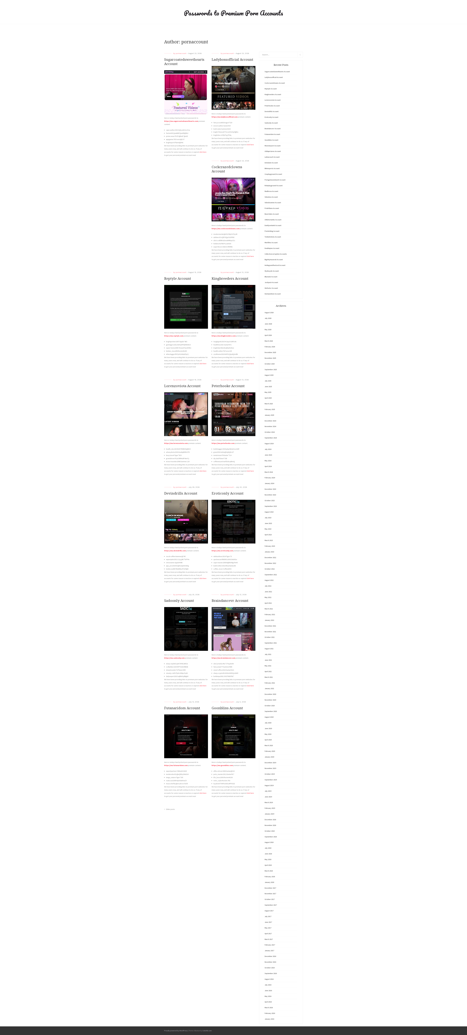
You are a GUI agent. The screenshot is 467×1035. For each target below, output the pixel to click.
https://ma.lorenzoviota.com (176, 443)
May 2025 (268, 392)
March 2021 (269, 677)
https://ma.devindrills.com (175, 551)
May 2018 (268, 859)
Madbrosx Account (271, 191)
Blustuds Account (271, 277)
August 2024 (269, 443)
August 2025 (269, 375)
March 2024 (269, 472)
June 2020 (268, 728)
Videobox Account (271, 197)
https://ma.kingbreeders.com (224, 336)
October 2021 (270, 637)
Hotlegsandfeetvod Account (275, 265)
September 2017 (271, 905)
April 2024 (268, 466)
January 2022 (269, 620)
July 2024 (268, 449)
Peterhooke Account (228, 386)
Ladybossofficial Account (232, 60)
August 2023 (269, 512)
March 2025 (269, 404)
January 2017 (269, 950)
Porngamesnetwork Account (275, 180)
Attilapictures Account (273, 151)
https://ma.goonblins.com (222, 765)
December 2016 (270, 956)
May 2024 (268, 461)
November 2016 (270, 962)
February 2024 (270, 478)
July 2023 (268, 518)
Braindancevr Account (230, 601)
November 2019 (270, 768)
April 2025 (268, 398)
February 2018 (270, 876)
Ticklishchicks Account (273, 237)
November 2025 (270, 358)
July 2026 (268, 318)
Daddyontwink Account (273, 225)
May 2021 (268, 666)
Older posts (170, 809)
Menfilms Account (271, 242)
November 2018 (270, 825)
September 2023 (271, 506)
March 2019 (269, 802)
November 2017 (270, 893)
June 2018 (268, 854)
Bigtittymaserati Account (274, 259)
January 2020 (269, 757)
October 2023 (270, 500)
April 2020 (268, 740)
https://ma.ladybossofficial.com (225, 117)
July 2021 (268, 654)
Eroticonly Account (227, 493)
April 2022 (268, 603)
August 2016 (269, 979)
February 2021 (270, 683)
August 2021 (269, 649)
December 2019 (270, 762)
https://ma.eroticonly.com (222, 551)
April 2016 (268, 1002)
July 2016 (268, 985)
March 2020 (269, 745)
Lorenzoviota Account (182, 386)
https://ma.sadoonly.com (174, 658)
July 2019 (268, 791)
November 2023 (270, 495)
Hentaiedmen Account (273, 294)
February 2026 (270, 347)
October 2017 (270, 899)
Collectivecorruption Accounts (276, 254)
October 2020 (270, 705)
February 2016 (270, 1013)
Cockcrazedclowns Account (275, 83)
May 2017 (268, 928)
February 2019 (270, 808)
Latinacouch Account (272, 157)
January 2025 (269, 415)
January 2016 (269, 1019)
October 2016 (270, 968)
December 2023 (270, 489)
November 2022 (270, 563)
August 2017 (269, 911)
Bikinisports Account (272, 168)
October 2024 (270, 432)
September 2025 (271, 369)
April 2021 (268, 671)
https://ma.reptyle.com (173, 336)
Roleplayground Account (274, 185)
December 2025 (270, 352)
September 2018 (271, 837)
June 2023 (268, 523)
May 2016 (268, 996)
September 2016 (271, 973)
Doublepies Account (272, 248)
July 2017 (268, 916)
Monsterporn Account (272, 146)
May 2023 (268, 529)
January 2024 (269, 483)
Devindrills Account (180, 493)
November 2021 (270, 632)
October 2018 (270, 831)
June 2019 (268, 797)
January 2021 (269, 688)
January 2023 (269, 552)
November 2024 (270, 426)
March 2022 (269, 609)
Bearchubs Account (272, 214)
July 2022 (268, 586)
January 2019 (269, 814)
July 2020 (268, 723)
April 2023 (268, 535)
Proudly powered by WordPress (176, 1031)
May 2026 (268, 329)
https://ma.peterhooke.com (223, 443)
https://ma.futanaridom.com (176, 765)
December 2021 (270, 626)
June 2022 (268, 592)
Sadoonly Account (179, 601)
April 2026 (268, 335)
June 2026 (268, 324)
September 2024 (271, 438)
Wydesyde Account (272, 271)
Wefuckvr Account (271, 288)
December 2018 (270, 819)
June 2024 (268, 455)
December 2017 (270, 888)
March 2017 (269, 939)
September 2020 (271, 711)
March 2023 (269, 540)
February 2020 (270, 751)
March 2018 (269, 871)
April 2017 (268, 933)
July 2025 (268, 381)
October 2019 (270, 774)
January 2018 (269, 882)
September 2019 (271, 780)
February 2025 (270, 409)
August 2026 (269, 312)
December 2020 (270, 694)
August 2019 (269, 785)
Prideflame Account (272, 208)
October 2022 (270, 569)
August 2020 (269, 717)
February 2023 (270, 546)
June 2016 (268, 990)
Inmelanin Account (271, 163)
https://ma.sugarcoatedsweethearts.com (181, 121)
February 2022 (270, 614)
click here (202, 152)
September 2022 (271, 575)
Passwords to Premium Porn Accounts (233, 13)
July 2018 (268, 848)
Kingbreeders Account (230, 279)
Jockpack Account (271, 282)
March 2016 (269, 1007)
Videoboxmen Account (273, 202)
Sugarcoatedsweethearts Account (277, 71)
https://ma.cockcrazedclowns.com (226, 228)
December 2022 (270, 557)
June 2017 (268, 922)
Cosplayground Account (273, 174)
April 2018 (268, 865)
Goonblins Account (227, 708)
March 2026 (269, 341)
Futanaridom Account (182, 708)
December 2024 (270, 421)
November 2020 (270, 700)
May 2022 (268, 597)
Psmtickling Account (272, 231)
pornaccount (181, 53)
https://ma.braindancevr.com (223, 658)
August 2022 (269, 580)
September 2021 (271, 643)
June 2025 (268, 386)
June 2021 (268, 660)
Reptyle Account (177, 279)
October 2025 (270, 364)
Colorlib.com (207, 1031)
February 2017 (270, 945)
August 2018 (269, 842)
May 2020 (268, 734)
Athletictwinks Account (273, 220)
